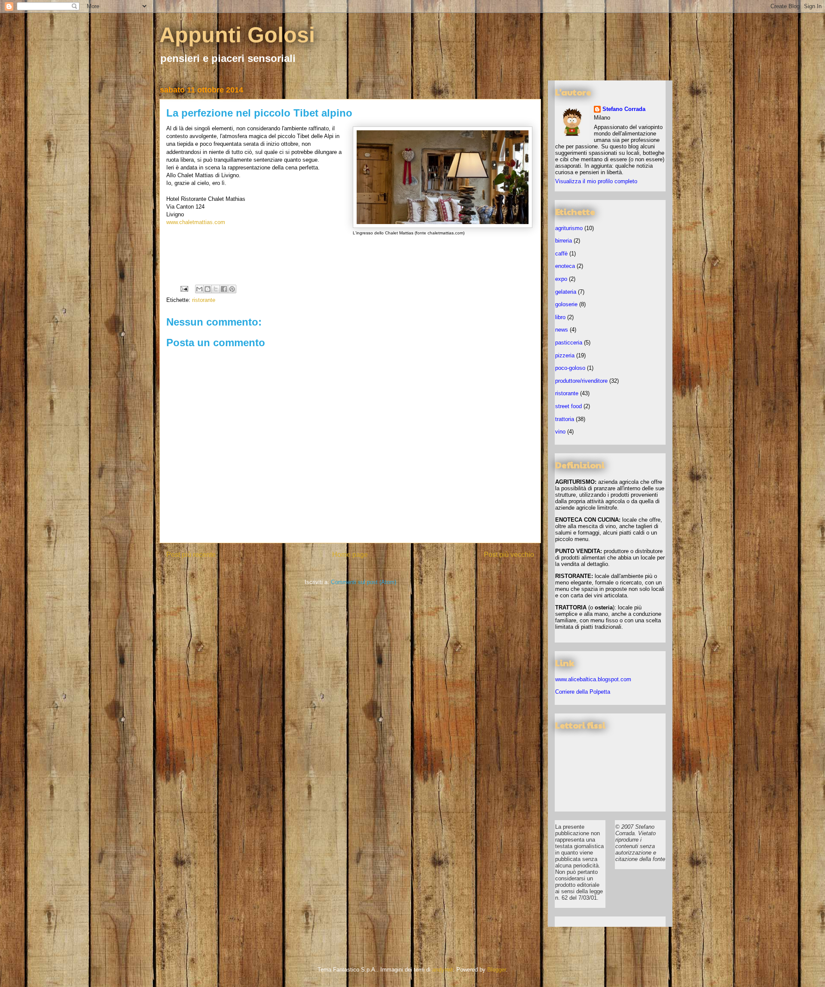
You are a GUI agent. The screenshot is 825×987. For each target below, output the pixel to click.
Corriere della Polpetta (582, 692)
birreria (563, 240)
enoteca (565, 266)
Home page (350, 554)
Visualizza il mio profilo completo (596, 181)
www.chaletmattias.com (195, 222)
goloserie (566, 304)
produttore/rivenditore (581, 381)
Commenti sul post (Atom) (363, 582)
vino (560, 431)
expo (561, 279)
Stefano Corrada (623, 109)
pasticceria (568, 342)
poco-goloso (570, 368)
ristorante (203, 300)
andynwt (442, 969)
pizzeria (564, 355)
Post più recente (191, 554)
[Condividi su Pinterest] (232, 289)
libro (560, 317)
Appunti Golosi (237, 35)
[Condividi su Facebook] (224, 289)
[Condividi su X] (215, 289)
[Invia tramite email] (199, 289)
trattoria (564, 419)
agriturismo (569, 228)
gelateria (565, 292)
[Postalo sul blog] (207, 289)
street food (568, 406)
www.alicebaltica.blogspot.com (593, 679)
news (561, 329)
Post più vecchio (509, 554)
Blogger (496, 969)
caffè (561, 253)
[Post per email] (183, 288)
